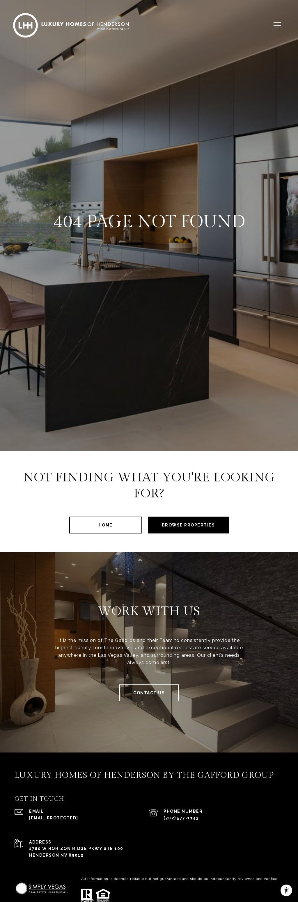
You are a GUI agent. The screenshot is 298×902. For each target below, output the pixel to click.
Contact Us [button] (149, 693)
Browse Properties (188, 525)
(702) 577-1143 (181, 818)
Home (106, 525)
